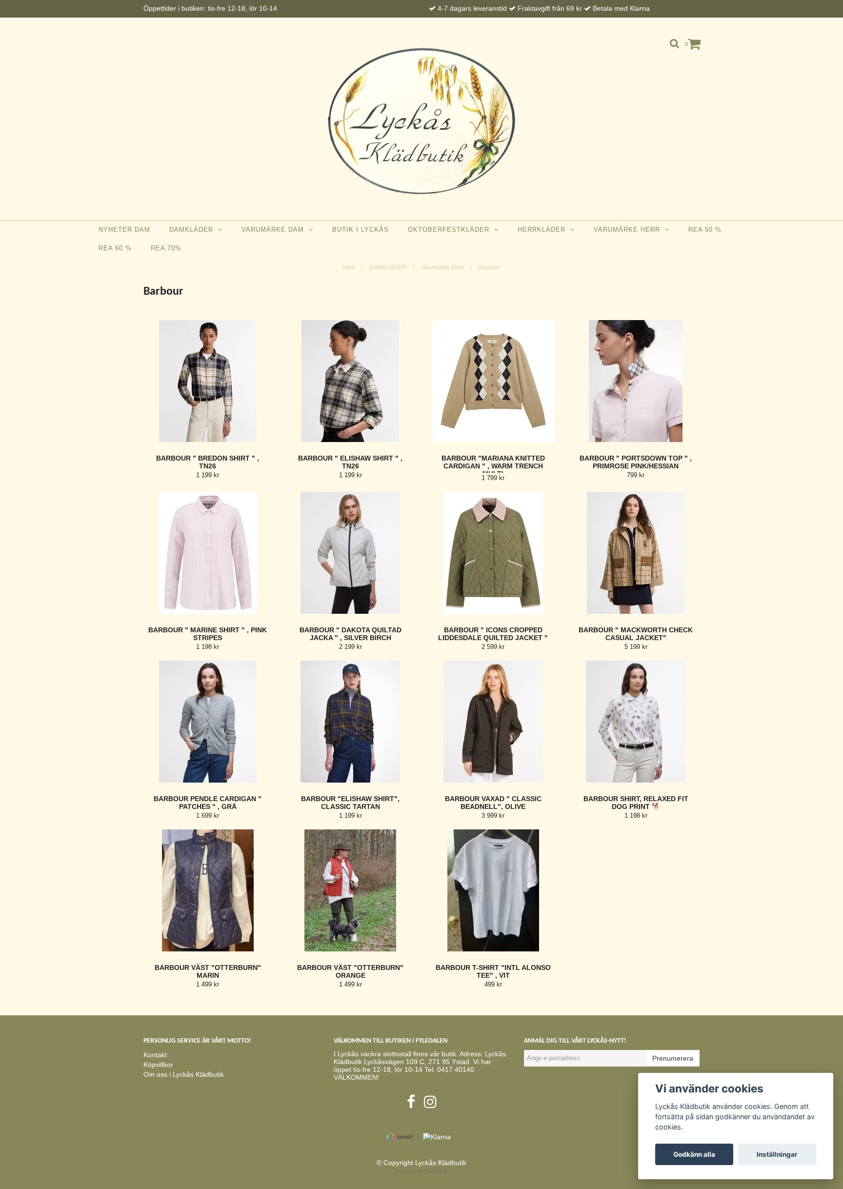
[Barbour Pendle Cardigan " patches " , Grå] (207, 722)
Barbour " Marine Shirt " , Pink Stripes (207, 634)
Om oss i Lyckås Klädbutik (183, 1074)
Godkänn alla (694, 1154)
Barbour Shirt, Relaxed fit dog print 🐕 (635, 802)
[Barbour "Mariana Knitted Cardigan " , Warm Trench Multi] (493, 381)
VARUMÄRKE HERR (629, 229)
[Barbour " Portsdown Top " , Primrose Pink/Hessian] (636, 381)
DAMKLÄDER (391, 267)
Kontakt (155, 1055)
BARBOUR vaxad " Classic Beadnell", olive (493, 802)
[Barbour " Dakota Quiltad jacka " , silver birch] (350, 553)
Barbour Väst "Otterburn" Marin (208, 971)
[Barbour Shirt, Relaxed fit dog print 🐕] (636, 722)
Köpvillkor (158, 1064)
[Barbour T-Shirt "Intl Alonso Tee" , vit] (493, 890)
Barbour (489, 267)
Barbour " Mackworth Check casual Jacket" (636, 634)
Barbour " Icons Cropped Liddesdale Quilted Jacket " (493, 634)
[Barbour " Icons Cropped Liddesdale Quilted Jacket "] (493, 553)
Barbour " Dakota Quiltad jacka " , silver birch (350, 634)
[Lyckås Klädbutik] (421, 121)
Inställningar (777, 1154)
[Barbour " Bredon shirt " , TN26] (207, 381)
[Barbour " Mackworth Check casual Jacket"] (636, 553)
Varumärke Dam (275, 229)
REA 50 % (705, 229)
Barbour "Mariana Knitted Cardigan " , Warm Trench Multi (493, 466)
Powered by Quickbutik (421, 1171)
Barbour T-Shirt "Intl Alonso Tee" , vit (493, 971)
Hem (352, 267)
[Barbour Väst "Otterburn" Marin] (207, 890)
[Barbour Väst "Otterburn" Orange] (350, 890)
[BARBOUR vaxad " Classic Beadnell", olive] (493, 722)
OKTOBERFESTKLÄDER (451, 229)
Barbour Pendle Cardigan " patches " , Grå (207, 802)
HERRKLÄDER (544, 229)
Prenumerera (672, 1058)
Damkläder (193, 229)
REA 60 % (115, 248)
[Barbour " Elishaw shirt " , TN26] (350, 381)
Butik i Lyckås (360, 229)
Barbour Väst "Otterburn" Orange (350, 971)
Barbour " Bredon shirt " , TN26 (207, 462)
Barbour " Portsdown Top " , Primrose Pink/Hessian (636, 462)
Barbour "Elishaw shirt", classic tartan (350, 802)
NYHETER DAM (124, 229)
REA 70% (166, 248)
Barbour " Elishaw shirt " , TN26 (350, 462)
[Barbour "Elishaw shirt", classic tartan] (350, 722)
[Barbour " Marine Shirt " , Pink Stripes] (207, 553)
